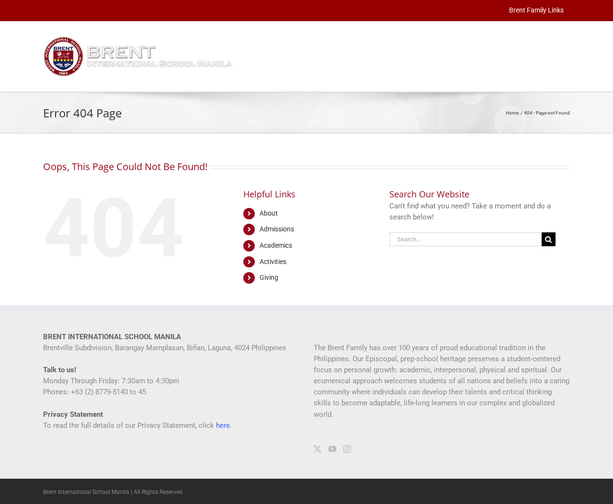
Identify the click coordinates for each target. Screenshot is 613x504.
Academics (276, 245)
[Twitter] (317, 449)
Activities (273, 261)
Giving (269, 277)
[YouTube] (332, 449)
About (269, 213)
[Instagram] (347, 449)
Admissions (277, 229)
